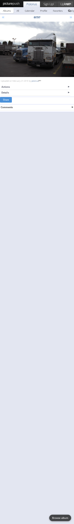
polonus (34, 80)
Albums (7, 10)
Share (6, 99)
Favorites (58, 10)
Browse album (60, 517)
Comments (7, 107)
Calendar (29, 10)
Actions (5, 87)
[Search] (69, 11)
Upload (65, 4)
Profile (43, 10)
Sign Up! (48, 4)
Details (5, 92)
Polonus (31, 4)
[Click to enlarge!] (37, 49)
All (18, 10)
